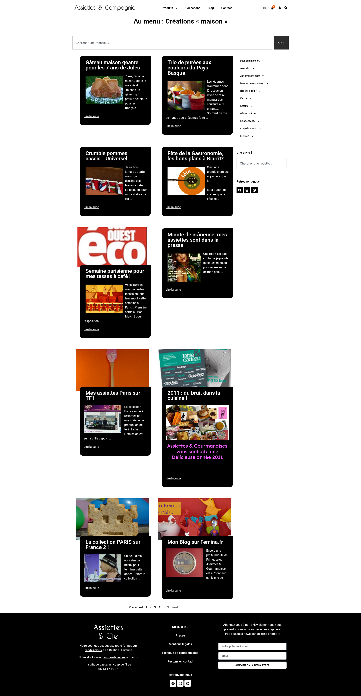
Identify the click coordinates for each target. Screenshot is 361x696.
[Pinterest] (254, 190)
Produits (167, 8)
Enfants (244, 105)
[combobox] (172, 42)
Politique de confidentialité (180, 653)
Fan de (243, 98)
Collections (192, 8)
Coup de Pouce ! (248, 128)
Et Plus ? (244, 136)
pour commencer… (250, 60)
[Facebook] (240, 190)
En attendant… (247, 121)
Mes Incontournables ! (252, 83)
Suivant (172, 607)
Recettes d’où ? (248, 90)
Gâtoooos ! (246, 113)
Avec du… (245, 68)
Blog (211, 8)
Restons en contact (180, 661)
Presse (180, 635)
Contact (226, 8)
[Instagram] (247, 190)
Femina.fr (172, 582)
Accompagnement (250, 75)
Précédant (136, 607)
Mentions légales (180, 644)
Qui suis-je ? (180, 627)
